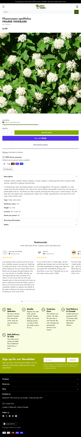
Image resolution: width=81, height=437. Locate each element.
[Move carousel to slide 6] (29, 301)
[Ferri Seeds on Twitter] (6, 416)
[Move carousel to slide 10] (35, 301)
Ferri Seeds (17, 427)
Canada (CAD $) (10, 424)
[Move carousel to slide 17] (45, 301)
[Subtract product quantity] (4, 132)
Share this (9, 169)
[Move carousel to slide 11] (36, 301)
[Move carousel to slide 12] (38, 301)
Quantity (5, 128)
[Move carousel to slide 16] (44, 301)
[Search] (76, 12)
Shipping (5, 152)
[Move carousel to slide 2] (23, 301)
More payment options (40, 144)
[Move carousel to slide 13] (39, 301)
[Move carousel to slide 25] (57, 301)
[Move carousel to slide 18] (47, 301)
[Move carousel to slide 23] (54, 301)
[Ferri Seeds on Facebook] (3, 416)
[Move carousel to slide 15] (42, 301)
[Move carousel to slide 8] (32, 301)
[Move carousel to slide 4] (26, 301)
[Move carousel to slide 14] (41, 301)
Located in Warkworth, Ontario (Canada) (15, 407)
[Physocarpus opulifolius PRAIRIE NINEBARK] (40, 73)
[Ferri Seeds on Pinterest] (9, 416)
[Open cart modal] (77, 7)
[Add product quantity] (11, 132)
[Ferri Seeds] (40, 6)
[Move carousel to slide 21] (51, 301)
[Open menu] (3, 7)
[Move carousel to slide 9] (33, 301)
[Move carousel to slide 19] (48, 301)
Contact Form (10, 403)
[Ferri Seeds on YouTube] (16, 416)
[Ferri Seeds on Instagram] (13, 416)
